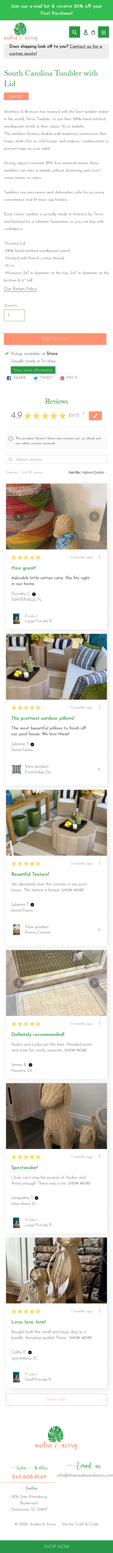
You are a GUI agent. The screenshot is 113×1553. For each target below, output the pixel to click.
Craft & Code (87, 1524)
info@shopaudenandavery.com (84, 1469)
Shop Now (56, 1547)
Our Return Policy (20, 289)
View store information (33, 370)
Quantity (10, 305)
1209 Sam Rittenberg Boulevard (29, 1498)
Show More (73, 890)
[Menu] (103, 32)
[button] (83, 413)
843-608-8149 (29, 1472)
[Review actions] (99, 557)
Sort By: (75, 472)
